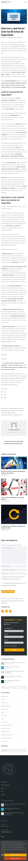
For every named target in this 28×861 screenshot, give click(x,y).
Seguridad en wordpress (6, 738)
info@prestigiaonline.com (6, 831)
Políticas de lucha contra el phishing (12, 666)
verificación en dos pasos (18, 316)
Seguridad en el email (5, 728)
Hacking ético (4, 715)
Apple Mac (3, 358)
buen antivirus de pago (14, 335)
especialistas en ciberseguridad (9, 384)
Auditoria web (4, 702)
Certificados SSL (4, 709)
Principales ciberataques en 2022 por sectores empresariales (14, 672)
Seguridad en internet (18, 414)
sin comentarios (19, 37)
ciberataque (21, 408)
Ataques (9, 412)
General (13, 412)
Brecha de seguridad (13, 408)
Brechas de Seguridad (5, 706)
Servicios (3, 788)
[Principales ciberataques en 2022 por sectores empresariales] (2, 672)
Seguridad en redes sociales (7, 734)
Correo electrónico (8, 628)
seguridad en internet (14, 410)
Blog (2, 791)
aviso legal (14, 645)
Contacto (3, 794)
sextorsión (21, 410)
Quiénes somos (4, 781)
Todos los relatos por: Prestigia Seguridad (14, 432)
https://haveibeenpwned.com (8, 245)
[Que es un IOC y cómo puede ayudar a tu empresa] (2, 663)
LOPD (2, 718)
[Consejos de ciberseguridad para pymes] (2, 677)
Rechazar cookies (15, 858)
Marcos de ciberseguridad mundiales (12, 680)
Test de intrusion (4, 741)
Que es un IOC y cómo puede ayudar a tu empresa (15, 662)
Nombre (6, 634)
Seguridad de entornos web (7, 414)
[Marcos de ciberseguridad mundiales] (2, 681)
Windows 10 (4, 354)
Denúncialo (15, 262)
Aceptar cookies (15, 855)
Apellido (6, 640)
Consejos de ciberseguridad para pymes (13, 676)
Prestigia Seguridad (14, 429)
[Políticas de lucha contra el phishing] (2, 667)
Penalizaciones (4, 722)
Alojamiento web (4, 696)
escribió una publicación (12, 184)
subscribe (5, 585)
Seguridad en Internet (5, 785)
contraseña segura (5, 410)
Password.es (7, 277)
